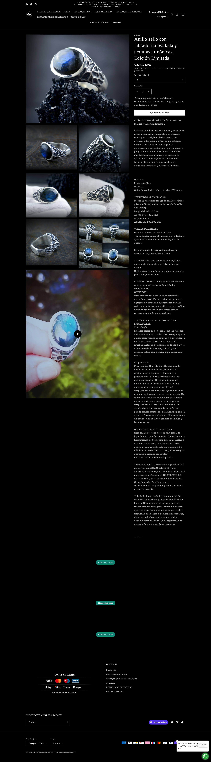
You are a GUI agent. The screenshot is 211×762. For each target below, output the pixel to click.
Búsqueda (111, 670)
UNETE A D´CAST (115, 692)
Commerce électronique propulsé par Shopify (57, 752)
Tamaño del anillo (142, 75)
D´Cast (35, 752)
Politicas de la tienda (116, 674)
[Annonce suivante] (136, 4)
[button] (67, 11)
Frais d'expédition (156, 68)
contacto (110, 683)
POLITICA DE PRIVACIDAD (119, 687)
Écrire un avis (105, 562)
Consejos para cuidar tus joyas (121, 679)
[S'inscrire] (67, 722)
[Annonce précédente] (74, 4)
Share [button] (139, 537)
